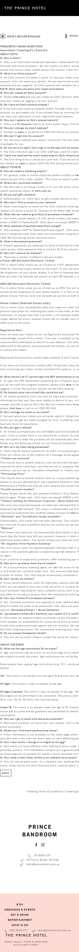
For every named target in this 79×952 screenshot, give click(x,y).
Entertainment (20, 920)
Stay (20, 904)
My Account (24, 124)
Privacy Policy (13, 941)
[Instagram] (42, 844)
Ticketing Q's (25, 50)
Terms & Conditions (63, 443)
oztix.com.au (43, 190)
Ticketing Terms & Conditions (45, 791)
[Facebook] (36, 844)
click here (19, 97)
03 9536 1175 (42, 855)
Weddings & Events (19, 909)
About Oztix (7, 50)
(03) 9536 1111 (18, 930)
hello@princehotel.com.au (43, 864)
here (21, 132)
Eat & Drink (20, 914)
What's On (20, 925)
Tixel (55, 419)
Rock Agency (31, 944)
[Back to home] (25, 8)
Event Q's (42, 50)
